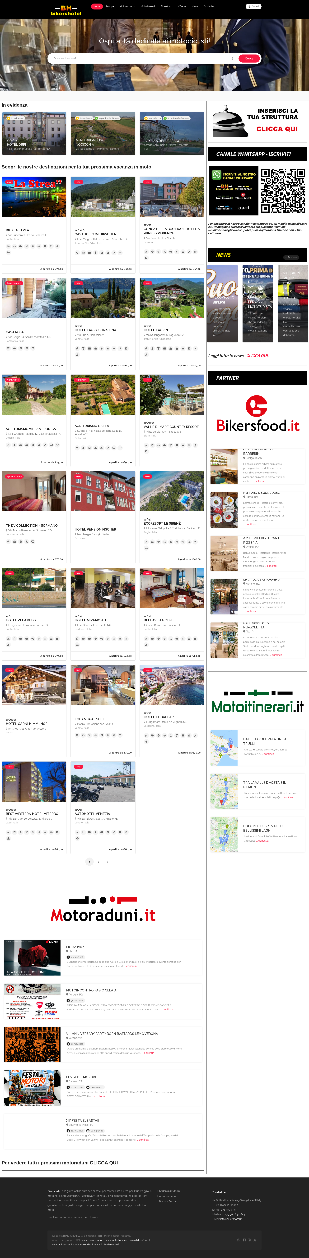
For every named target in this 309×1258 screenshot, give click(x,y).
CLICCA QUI (257, 355)
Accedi (255, 6)
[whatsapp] (239, 1240)
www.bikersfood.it (140, 1240)
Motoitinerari (148, 6)
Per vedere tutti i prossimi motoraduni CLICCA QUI (60, 1162)
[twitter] (255, 1240)
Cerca (249, 58)
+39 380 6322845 (235, 1214)
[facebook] (244, 1240)
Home (97, 6)
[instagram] (249, 1240)
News (195, 6)
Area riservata (167, 1196)
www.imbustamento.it (107, 1244)
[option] (34, 133)
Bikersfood (166, 6)
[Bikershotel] (66, 10)
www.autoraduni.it (62, 1244)
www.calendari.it (84, 1244)
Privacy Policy (167, 1201)
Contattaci (209, 6)
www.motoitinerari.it (116, 1240)
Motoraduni (126, 6)
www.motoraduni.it (92, 1240)
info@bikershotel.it (231, 1219)
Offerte (182, 6)
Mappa (110, 6)
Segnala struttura (169, 1190)
